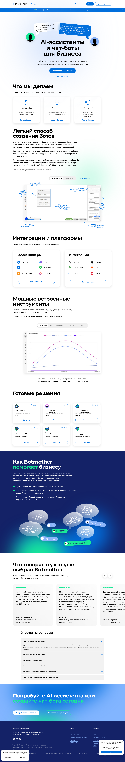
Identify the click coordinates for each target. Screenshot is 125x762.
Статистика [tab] (43, 325)
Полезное (78, 4)
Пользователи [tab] (61, 325)
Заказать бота (98, 740)
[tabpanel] (62, 206)
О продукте (34, 4)
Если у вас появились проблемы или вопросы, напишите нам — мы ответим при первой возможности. (28, 734)
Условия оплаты (51, 754)
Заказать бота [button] (62, 76)
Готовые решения (60, 4)
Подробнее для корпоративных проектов (111, 752)
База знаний (97, 732)
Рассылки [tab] (73, 325)
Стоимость (73, 732)
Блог (94, 735)
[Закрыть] (123, 10)
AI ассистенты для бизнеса (78, 738)
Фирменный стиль (99, 738)
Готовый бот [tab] (69, 178)
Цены (71, 4)
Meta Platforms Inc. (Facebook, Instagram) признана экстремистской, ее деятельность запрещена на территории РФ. (33, 747)
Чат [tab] (51, 325)
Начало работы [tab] (56, 178)
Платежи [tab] (83, 325)
